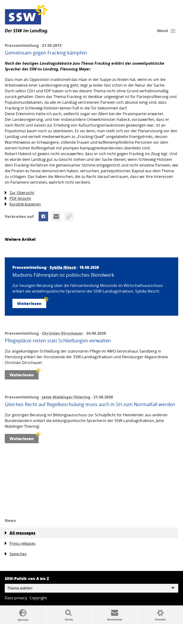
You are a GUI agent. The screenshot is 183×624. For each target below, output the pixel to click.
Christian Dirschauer (62, 333)
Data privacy (16, 597)
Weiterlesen (29, 303)
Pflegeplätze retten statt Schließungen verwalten (58, 341)
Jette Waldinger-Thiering (66, 397)
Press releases (23, 543)
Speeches (18, 553)
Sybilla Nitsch (63, 267)
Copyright (38, 597)
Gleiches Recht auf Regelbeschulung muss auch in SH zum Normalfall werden (90, 404)
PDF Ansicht (20, 198)
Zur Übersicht (22, 192)
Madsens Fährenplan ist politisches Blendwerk (63, 275)
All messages (23, 533)
